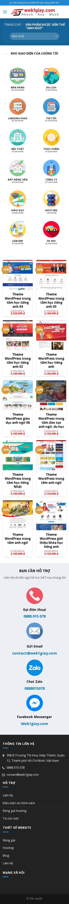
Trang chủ (12, 25)
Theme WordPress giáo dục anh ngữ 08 (18, 419)
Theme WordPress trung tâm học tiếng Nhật (18, 481)
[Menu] (5, 11)
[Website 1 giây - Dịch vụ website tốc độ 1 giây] (34, 12)
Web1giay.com (34, 723)
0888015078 (34, 688)
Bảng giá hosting (14, 811)
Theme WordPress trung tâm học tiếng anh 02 (18, 360)
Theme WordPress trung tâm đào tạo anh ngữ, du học (51, 421)
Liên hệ (8, 795)
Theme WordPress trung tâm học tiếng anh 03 (51, 300)
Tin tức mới (10, 818)
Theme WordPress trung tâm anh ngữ (51, 479)
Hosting (8, 848)
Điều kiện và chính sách (19, 803)
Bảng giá (9, 840)
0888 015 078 (35, 616)
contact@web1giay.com (34, 653)
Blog (6, 856)
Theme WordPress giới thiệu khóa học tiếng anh (51, 541)
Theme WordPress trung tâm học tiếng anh (51, 360)
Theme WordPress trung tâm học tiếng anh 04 (18, 300)
